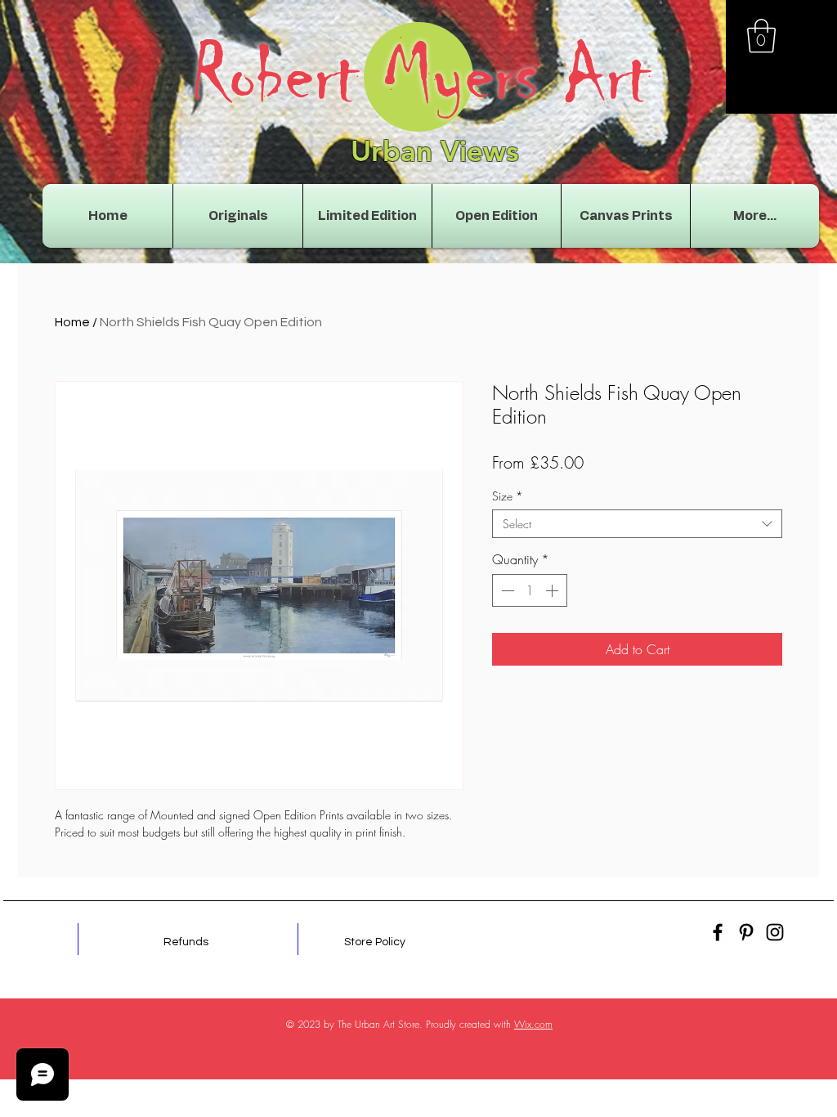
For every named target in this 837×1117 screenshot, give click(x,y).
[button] (761, 36)
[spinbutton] (529, 590)
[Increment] (553, 590)
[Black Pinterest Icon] (746, 932)
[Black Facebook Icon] (717, 932)
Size (507, 496)
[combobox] (637, 523)
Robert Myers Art (421, 75)
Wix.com (533, 1024)
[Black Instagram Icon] (774, 932)
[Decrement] (506, 590)
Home (72, 322)
